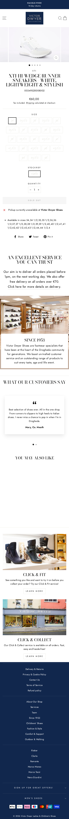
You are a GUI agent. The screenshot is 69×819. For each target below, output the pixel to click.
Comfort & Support (34, 734)
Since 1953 (34, 717)
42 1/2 (34, 148)
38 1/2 (56, 130)
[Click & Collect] (34, 617)
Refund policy (34, 690)
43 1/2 (56, 148)
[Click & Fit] (34, 552)
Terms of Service (34, 685)
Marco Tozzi (34, 772)
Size (34, 114)
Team (34, 712)
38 (45, 130)
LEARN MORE (34, 591)
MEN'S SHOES (34, 798)
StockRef (34, 167)
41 (57, 139)
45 (45, 157)
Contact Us (34, 679)
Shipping (30, 102)
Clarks (34, 756)
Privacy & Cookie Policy (34, 674)
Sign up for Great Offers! (33, 787)
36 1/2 (12, 130)
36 (57, 120)
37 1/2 (34, 130)
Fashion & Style (34, 728)
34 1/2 (23, 120)
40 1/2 (45, 139)
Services (34, 707)
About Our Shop (34, 701)
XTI (34, 70)
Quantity (34, 183)
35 (34, 120)
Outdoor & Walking (34, 739)
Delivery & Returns (35, 669)
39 (12, 139)
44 (23, 157)
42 (23, 148)
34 (12, 120)
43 (45, 148)
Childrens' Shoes (34, 723)
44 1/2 (34, 157)
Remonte (34, 761)
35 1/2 (45, 120)
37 (23, 130)
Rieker (34, 750)
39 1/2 (23, 139)
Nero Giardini (34, 777)
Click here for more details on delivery (34, 286)
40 (34, 139)
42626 (34, 174)
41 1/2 (12, 148)
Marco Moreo (34, 766)
